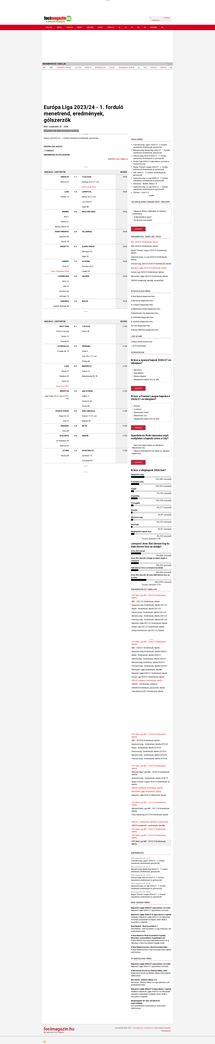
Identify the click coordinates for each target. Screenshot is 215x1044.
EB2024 (153, 67)
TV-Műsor (166, 18)
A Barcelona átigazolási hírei (142, 301)
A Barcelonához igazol (142, 217)
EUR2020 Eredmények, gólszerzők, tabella (148, 688)
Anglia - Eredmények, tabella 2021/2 (146, 609)
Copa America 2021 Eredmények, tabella (147, 691)
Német (79, 27)
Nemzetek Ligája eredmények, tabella (146, 791)
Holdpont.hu (156, 20)
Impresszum (148, 1028)
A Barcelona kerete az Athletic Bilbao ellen (149, 971)
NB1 (44, 67)
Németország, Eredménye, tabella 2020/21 (148, 662)
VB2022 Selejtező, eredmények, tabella (147, 680)
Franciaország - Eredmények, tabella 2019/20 (149, 759)
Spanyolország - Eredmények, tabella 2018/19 (150, 778)
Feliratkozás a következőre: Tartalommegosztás (44, 1042)
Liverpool (137, 409)
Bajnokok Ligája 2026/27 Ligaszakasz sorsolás (151, 908)
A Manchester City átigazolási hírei (144, 313)
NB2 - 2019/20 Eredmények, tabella (146, 740)
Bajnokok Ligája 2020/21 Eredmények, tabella (149, 673)
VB (145, 27)
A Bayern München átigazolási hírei (144, 330)
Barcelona (138, 370)
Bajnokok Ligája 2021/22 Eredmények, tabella (149, 623)
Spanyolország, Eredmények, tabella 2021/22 (149, 605)
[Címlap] (58, 19)
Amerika (153, 27)
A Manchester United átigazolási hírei (145, 309)
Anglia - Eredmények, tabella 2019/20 (146, 748)
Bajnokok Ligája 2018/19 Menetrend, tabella (149, 795)
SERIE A (88, 67)
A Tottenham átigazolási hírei (142, 317)
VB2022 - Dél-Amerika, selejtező (144, 684)
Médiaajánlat (166, 1031)
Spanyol (110, 27)
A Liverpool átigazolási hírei (142, 305)
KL (132, 27)
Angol (59, 27)
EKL (145, 67)
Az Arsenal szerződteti (143, 220)
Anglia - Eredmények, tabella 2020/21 (146, 655)
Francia (69, 27)
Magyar (90, 27)
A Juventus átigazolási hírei (142, 322)
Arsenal (137, 406)
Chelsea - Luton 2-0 (141, 192)
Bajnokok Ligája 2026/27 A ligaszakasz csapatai (151, 915)
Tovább (151, 195)
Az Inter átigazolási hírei (140, 326)
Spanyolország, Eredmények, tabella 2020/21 (149, 651)
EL (126, 27)
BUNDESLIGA (100, 67)
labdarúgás (66, 130)
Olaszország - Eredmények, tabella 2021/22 (149, 612)
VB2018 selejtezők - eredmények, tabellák (148, 825)
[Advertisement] (107, 45)
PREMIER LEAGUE (64, 67)
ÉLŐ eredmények (139, 346)
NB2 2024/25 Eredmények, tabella (144, 246)
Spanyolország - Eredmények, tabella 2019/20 (150, 744)
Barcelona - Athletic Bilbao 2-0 (145, 184)
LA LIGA (78, 67)
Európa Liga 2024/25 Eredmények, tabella (147, 272)
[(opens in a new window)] (141, 342)
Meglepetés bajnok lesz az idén (146, 379)
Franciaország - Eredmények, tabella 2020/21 (149, 666)
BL (120, 27)
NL (162, 27)
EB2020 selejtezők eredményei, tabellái (147, 788)
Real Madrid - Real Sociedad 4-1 (144, 926)
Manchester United (141, 412)
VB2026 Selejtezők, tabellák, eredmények (147, 280)
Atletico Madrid (140, 376)
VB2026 (163, 67)
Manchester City (140, 416)
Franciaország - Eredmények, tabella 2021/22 (149, 620)
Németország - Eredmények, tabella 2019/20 (149, 755)
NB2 (51, 67)
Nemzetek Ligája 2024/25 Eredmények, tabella (149, 276)
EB (138, 27)
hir (55, 130)
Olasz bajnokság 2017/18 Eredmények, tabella (150, 815)
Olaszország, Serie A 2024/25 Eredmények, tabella (151, 264)
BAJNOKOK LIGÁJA (126, 67)
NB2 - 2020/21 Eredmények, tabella (146, 648)
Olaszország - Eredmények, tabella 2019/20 (149, 751)
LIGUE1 (112, 67)
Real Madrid (138, 373)
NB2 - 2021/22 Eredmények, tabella (146, 601)
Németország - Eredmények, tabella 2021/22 (149, 616)
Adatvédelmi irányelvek (162, 1028)
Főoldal (49, 27)
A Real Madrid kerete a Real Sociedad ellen (149, 947)
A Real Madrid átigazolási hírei (143, 296)
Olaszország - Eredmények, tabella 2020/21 (149, 659)
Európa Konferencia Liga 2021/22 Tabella (148, 630)
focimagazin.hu (59, 1029)
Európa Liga (48, 130)
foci (59, 130)
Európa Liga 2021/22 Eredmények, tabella (148, 627)
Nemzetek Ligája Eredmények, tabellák (147, 670)
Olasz (100, 27)
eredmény (75, 130)
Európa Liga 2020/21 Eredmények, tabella (148, 677)
